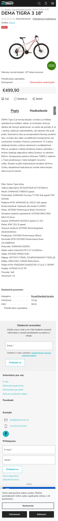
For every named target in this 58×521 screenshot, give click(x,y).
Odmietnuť (14, 514)
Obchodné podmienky (13, 385)
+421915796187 (18, 426)
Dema (12, 22)
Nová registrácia (10, 476)
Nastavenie (28, 505)
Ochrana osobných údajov (15, 393)
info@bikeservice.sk (19, 419)
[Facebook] (6, 434)
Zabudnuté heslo (11, 479)
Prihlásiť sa (15, 362)
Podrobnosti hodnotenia (44, 18)
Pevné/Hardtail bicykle (42, 296)
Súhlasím (41, 514)
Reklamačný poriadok (13, 389)
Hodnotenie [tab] (38, 110)
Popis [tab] (15, 110)
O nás (5, 381)
